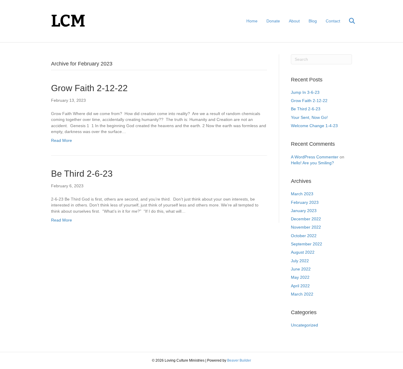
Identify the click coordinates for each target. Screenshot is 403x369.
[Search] (348, 21)
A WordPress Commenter (314, 157)
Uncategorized (304, 325)
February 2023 (305, 202)
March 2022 (302, 294)
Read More (61, 140)
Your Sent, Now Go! (309, 117)
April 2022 (300, 285)
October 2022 (304, 235)
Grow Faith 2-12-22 (89, 88)
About (294, 21)
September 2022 (306, 244)
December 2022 (306, 219)
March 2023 (302, 193)
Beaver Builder (239, 360)
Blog (313, 21)
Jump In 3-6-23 (305, 92)
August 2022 (302, 252)
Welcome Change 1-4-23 (314, 125)
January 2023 (304, 210)
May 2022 (300, 277)
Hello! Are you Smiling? (312, 162)
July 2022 (300, 260)
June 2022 (301, 269)
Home (252, 21)
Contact (333, 21)
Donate (273, 21)
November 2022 (306, 227)
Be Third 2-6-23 (82, 173)
